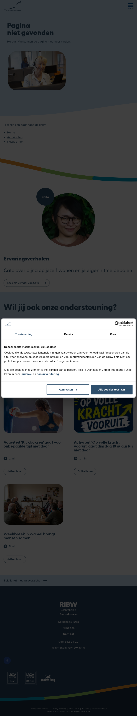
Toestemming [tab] (23, 334)
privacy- (27, 373)
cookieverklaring (48, 373)
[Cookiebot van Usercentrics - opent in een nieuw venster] (117, 324)
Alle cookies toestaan (111, 389)
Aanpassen (66, 389)
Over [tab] (113, 334)
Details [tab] (68, 334)
